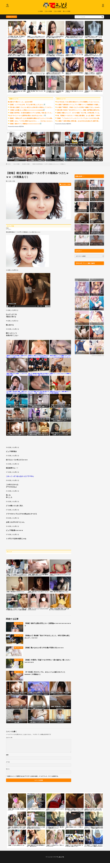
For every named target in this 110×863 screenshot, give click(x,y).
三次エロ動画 (57, 11)
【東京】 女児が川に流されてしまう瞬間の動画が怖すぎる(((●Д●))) (36, 827)
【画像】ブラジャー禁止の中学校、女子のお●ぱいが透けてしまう (74, 846)
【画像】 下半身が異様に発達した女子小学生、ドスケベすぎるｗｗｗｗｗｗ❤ (59, 609)
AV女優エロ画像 (25, 164)
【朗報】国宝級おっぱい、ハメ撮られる (74, 827)
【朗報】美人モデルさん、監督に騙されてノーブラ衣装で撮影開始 (60, 392)
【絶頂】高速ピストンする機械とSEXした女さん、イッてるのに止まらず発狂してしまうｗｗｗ (60, 356)
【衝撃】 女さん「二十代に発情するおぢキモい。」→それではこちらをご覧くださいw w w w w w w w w (39, 121)
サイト (8, 769)
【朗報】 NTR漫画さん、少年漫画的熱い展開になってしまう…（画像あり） (93, 73)
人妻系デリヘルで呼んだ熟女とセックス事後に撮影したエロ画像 (35, 55)
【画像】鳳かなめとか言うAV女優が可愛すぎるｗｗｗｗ (44, 648)
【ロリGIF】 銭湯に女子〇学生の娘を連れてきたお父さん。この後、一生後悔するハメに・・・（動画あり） (38, 392)
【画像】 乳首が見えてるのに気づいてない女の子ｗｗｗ (38, 592)
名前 (7, 754)
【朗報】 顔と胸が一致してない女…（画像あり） (36, 91)
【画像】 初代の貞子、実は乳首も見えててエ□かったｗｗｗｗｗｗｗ (16, 73)
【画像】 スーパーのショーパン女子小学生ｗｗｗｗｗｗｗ (55, 809)
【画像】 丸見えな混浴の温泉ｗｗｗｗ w (36, 809)
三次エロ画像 (48, 11)
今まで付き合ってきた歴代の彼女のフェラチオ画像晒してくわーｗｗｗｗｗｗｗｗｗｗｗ (82, 102)
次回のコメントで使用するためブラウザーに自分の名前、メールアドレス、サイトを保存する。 (33, 776)
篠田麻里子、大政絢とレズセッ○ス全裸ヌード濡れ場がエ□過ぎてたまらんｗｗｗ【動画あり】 (74, 810)
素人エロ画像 (66, 11)
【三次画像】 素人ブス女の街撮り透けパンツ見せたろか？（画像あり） (55, 91)
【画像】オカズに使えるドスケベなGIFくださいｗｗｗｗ (60, 575)
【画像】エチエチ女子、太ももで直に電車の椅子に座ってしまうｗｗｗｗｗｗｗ (93, 810)
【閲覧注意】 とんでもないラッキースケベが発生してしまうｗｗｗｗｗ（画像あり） (36, 74)
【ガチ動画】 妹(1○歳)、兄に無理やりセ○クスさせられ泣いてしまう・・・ (16, 37)
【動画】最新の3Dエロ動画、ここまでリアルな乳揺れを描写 (16, 374)
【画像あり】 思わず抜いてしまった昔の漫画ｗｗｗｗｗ (74, 55)
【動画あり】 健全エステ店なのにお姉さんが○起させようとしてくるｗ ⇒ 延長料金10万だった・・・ (38, 356)
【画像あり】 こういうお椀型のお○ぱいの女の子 (93, 91)
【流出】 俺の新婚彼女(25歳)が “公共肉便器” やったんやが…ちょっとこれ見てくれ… (17, 828)
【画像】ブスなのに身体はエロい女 (16, 845)
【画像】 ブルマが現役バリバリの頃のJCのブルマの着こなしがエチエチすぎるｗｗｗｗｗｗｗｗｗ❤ (17, 575)
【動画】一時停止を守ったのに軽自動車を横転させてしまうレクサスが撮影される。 (33, 118)
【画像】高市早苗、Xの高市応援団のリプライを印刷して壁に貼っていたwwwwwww (34, 112)
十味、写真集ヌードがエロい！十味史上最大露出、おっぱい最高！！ (76, 115)
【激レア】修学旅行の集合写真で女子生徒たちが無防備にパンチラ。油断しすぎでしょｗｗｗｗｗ (38, 374)
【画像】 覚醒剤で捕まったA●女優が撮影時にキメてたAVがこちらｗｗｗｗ (38, 575)
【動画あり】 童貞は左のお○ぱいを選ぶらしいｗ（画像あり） (17, 91)
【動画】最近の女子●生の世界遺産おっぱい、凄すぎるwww (36, 846)
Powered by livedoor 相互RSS (16, 126)
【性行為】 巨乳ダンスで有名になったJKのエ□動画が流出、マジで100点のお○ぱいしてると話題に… (55, 55)
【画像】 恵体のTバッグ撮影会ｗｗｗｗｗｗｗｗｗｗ (24, 123)
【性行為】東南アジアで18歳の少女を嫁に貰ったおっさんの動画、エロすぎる (16, 55)
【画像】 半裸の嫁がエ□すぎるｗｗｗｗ (15, 591)
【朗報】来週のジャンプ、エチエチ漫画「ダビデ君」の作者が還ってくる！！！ (79, 112)
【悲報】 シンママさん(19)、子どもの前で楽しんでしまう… (26, 104)
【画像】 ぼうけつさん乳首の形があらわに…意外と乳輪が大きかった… (55, 37)
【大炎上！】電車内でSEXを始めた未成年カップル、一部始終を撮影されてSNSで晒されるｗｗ (93, 828)
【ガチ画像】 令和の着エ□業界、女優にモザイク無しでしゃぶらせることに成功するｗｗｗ (16, 392)
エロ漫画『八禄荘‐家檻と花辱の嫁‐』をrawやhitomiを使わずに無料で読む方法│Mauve (81, 121)
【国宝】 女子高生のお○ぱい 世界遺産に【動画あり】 (74, 73)
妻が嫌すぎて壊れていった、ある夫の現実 (20, 102)
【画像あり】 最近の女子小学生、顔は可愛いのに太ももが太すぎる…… (55, 73)
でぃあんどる (60, 857)
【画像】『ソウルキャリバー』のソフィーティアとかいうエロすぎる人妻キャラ (79, 118)
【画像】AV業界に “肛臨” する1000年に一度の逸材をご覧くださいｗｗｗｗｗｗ (47, 661)
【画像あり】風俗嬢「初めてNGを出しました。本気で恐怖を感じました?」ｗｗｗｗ (47, 636)
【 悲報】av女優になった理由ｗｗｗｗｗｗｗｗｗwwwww (26, 110)
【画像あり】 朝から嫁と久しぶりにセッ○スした (74, 91)
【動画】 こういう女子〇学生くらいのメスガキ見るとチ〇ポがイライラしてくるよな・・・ (36, 37)
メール (8, 762)
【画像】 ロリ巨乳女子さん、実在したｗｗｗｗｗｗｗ (55, 846)
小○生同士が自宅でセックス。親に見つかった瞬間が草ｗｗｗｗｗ (55, 827)
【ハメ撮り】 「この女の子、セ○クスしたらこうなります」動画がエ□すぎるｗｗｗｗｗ (93, 846)
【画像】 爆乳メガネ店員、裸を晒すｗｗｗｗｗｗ (16, 809)
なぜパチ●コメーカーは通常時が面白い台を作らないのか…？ (27, 115)
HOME (9, 164)
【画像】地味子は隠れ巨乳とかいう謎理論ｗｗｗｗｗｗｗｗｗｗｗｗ (47, 624)
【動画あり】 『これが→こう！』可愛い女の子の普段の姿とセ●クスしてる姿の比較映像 (16, 609)
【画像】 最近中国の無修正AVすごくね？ (58, 591)
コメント (9, 737)
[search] (102, 16)
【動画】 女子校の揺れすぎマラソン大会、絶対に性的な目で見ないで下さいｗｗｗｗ (74, 37)
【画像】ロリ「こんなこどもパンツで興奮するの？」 (60, 374)
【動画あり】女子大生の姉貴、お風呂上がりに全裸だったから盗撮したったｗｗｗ (17, 356)
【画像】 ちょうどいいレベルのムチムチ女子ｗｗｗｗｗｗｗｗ (38, 609)
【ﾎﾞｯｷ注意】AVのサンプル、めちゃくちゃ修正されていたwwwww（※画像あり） (44, 673)
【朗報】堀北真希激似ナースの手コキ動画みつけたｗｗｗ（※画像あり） (49, 164)
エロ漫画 (40, 11)
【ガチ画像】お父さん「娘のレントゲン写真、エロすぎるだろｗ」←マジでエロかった (93, 37)
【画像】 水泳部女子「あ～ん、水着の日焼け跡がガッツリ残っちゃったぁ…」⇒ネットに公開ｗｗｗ (93, 55)
